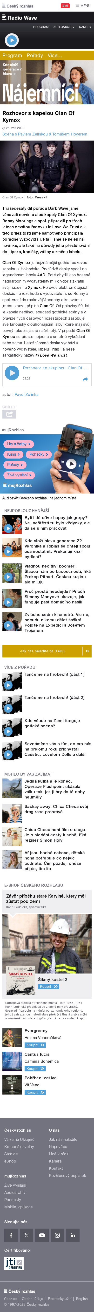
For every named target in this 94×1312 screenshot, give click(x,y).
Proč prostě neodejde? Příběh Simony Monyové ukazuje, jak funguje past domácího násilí (55, 596)
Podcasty (12, 1199)
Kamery (85, 27)
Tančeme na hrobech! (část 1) (55, 674)
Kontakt (56, 1168)
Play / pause (12, 373)
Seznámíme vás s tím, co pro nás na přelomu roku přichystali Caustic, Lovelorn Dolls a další (58, 749)
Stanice (11, 1154)
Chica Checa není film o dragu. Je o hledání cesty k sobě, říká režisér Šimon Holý (56, 835)
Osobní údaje (32, 1299)
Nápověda (58, 1146)
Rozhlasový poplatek (67, 1175)
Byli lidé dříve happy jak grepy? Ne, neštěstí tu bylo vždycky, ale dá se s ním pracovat (57, 523)
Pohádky (37, 454)
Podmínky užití (60, 1299)
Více (55, 55)
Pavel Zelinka (26, 394)
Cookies (10, 1299)
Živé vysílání (17, 475)
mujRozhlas (13, 430)
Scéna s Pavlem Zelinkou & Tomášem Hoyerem (44, 134)
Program (40, 27)
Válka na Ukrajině (19, 1139)
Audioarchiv (64, 27)
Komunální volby (19, 1146)
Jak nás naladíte (63, 1139)
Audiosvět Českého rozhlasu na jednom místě (39, 498)
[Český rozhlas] (17, 6)
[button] (85, 380)
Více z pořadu (19, 667)
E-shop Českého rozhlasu (33, 885)
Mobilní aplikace (18, 1207)
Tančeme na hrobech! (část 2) (55, 697)
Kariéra (55, 1161)
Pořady (35, 55)
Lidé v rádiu (59, 1154)
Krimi (11, 454)
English (82, 1299)
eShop (10, 1161)
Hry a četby (17, 444)
